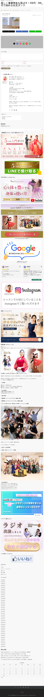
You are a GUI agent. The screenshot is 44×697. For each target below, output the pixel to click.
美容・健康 (3, 572)
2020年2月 (3, 639)
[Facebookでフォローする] (17, 44)
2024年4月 (3, 592)
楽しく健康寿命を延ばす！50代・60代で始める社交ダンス (21, 4)
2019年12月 (3, 642)
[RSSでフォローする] (30, 44)
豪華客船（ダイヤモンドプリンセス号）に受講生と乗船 (12, 400)
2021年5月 (3, 611)
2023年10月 (3, 598)
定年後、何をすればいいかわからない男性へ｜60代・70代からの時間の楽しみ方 (15, 655)
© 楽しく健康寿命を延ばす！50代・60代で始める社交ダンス (18, 695)
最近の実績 (4, 395)
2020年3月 (3, 637)
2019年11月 (3, 644)
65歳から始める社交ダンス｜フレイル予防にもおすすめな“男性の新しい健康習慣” (16, 652)
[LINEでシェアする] (35, 31)
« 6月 (2, 677)
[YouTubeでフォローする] (27, 44)
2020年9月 (3, 626)
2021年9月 (3, 605)
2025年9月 (3, 585)
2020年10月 (3, 624)
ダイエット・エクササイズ (6, 568)
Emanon (34, 695)
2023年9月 (3, 600)
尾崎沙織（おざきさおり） (37, 15)
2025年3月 (3, 587)
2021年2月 (3, 616)
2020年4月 (3, 635)
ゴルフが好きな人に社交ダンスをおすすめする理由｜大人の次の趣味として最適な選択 (16, 659)
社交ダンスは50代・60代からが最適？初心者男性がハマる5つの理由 (13, 653)
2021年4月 (3, 613)
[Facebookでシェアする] (22, 31)
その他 (2, 567)
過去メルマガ (3, 574)
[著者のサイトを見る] (9, 110)
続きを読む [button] (4, 276)
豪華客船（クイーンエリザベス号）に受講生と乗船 (11, 398)
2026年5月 (3, 581)
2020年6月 (3, 631)
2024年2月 (3, 594)
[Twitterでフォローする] (14, 44)
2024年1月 (3, 596)
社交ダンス (3, 570)
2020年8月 (3, 628)
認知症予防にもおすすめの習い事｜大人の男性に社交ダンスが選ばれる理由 (14, 657)
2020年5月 (3, 633)
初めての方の (4, 391)
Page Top (22, 692)
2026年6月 (3, 579)
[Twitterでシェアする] (8, 31)
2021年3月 (3, 615)
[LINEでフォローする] (23, 44)
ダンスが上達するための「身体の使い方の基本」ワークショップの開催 (15, 403)
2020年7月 (3, 629)
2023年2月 (3, 602)
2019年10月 (3, 646)
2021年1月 (3, 618)
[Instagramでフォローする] (20, 44)
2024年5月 (3, 591)
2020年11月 (3, 622)
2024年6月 (3, 589)
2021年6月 (3, 609)
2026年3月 (3, 583)
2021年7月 (3, 607)
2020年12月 (3, 620)
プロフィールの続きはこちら (8, 379)
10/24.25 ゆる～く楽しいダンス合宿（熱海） (10, 484)
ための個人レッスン (10, 391)
